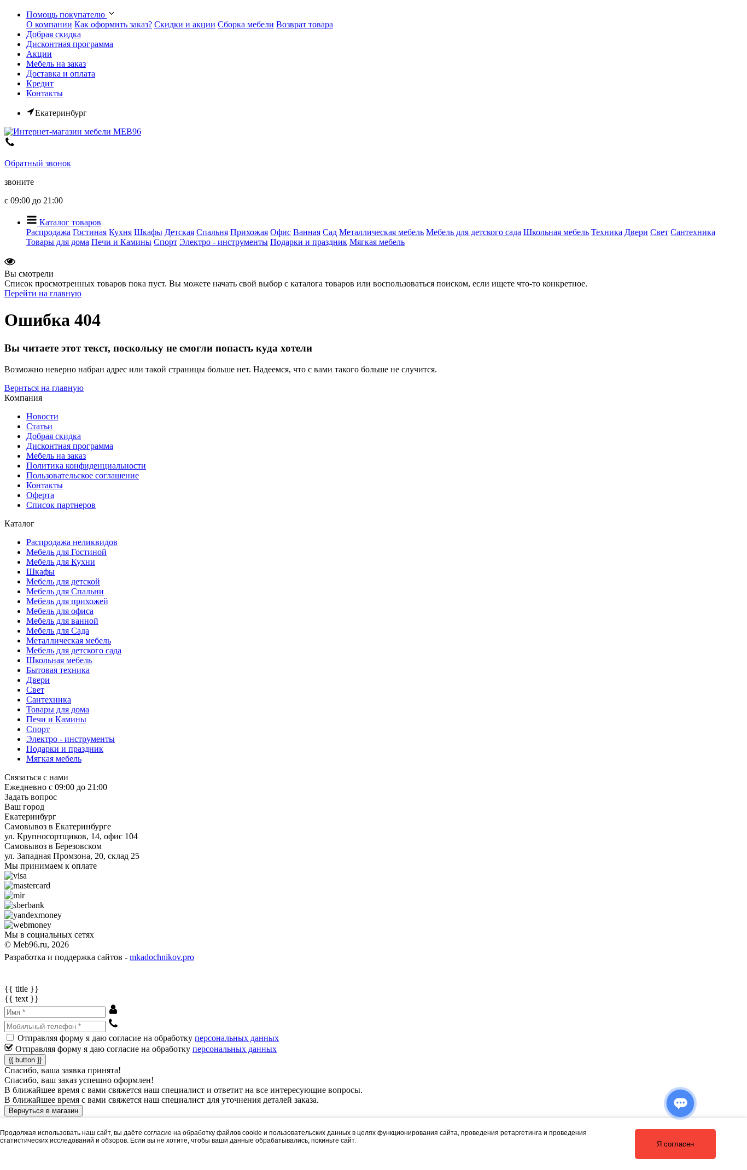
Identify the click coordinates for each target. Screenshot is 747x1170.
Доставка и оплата (60, 73)
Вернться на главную (44, 388)
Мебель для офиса (60, 611)
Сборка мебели (246, 24)
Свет (659, 232)
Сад (330, 232)
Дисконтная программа (69, 44)
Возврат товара (304, 24)
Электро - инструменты (223, 242)
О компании (49, 24)
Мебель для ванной (62, 620)
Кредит (40, 83)
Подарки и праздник (308, 242)
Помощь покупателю (66, 14)
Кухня (120, 232)
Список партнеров (61, 505)
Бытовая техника (58, 670)
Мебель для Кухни (60, 561)
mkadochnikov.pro (162, 957)
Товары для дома (57, 242)
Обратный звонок (37, 163)
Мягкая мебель (377, 242)
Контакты (44, 93)
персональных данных (237, 1038)
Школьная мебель (556, 232)
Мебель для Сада (57, 630)
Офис (280, 232)
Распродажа (48, 232)
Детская (179, 232)
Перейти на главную (42, 293)
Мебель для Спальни (65, 591)
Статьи (39, 426)
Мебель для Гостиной (66, 552)
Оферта (40, 495)
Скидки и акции (184, 24)
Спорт (165, 242)
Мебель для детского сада (473, 232)
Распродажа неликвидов (72, 542)
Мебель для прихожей (67, 601)
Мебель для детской (63, 581)
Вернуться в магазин (43, 1111)
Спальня (212, 232)
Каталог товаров (69, 222)
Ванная (306, 232)
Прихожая (249, 232)
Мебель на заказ (56, 63)
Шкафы (148, 232)
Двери (636, 232)
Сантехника (692, 232)
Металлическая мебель (381, 232)
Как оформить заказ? (113, 24)
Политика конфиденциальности (86, 465)
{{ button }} (25, 1060)
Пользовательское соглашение (82, 475)
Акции (39, 53)
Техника (606, 232)
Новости (42, 416)
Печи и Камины (121, 242)
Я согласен (675, 1144)
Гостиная (90, 232)
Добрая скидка (53, 34)
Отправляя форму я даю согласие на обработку (148, 1038)
